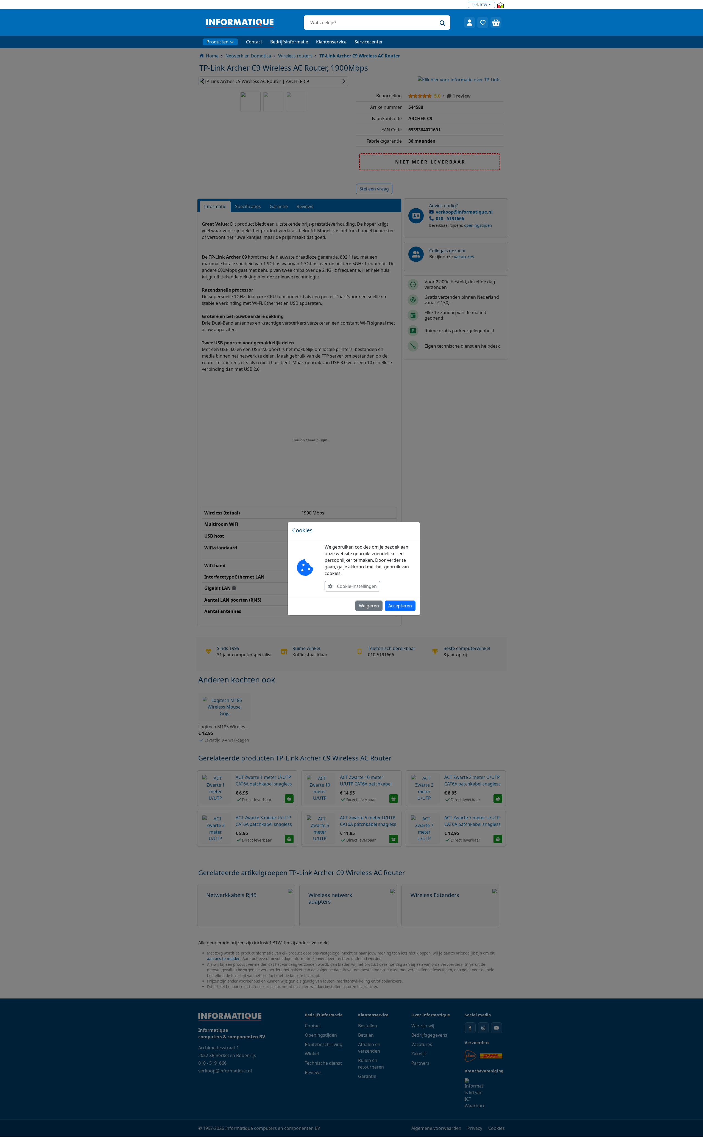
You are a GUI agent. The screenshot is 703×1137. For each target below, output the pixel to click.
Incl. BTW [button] (480, 4)
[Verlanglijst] (482, 22)
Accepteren (400, 606)
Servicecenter (369, 42)
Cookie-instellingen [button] (357, 586)
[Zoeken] (442, 22)
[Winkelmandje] (495, 22)
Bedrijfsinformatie (289, 42)
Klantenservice (331, 42)
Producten (217, 42)
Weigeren (369, 606)
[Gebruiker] (469, 22)
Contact (254, 42)
